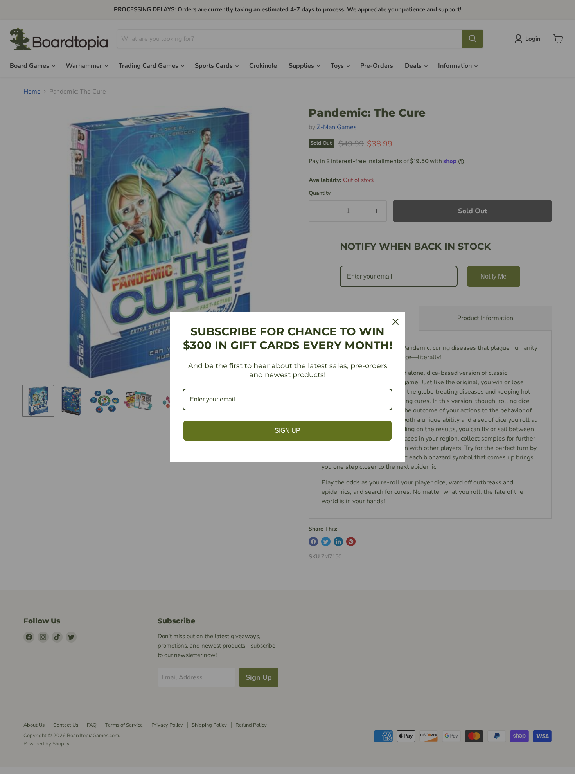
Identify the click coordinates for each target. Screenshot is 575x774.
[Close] (395, 321)
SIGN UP (287, 430)
